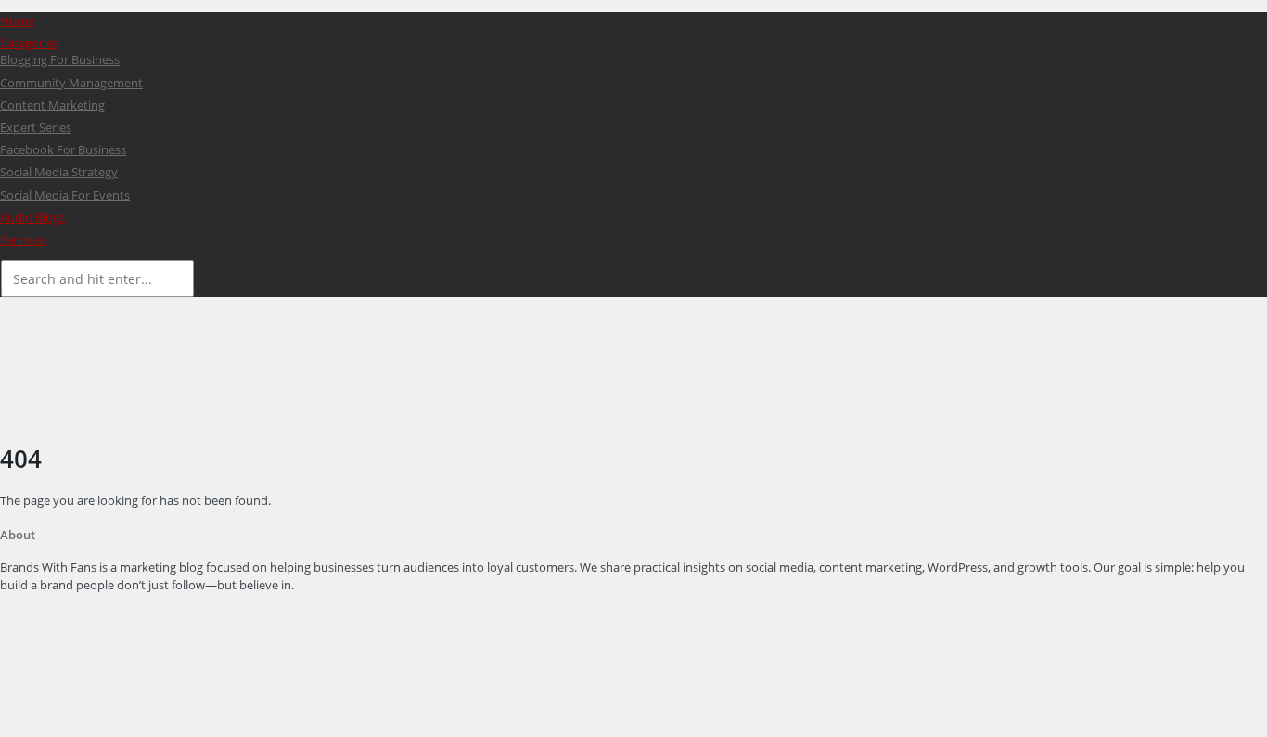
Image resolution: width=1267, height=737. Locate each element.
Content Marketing (52, 105)
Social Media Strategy (59, 171)
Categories (29, 42)
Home (17, 20)
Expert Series (35, 127)
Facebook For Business (63, 149)
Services (22, 239)
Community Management (71, 82)
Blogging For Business (60, 59)
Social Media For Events (65, 195)
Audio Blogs (32, 217)
